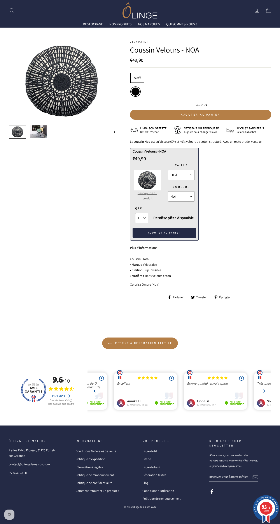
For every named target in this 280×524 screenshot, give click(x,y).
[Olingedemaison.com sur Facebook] (212, 491)
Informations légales (89, 467)
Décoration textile (154, 475)
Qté (139, 208)
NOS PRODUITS (120, 24)
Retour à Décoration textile (143, 343)
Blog (145, 483)
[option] (62, 81)
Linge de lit (149, 451)
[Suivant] (112, 132)
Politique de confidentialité (94, 483)
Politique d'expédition (90, 459)
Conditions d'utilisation (158, 491)
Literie (146, 459)
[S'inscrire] (255, 477)
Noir (135, 91)
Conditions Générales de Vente (96, 451)
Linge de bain (151, 467)
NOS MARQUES (149, 24)
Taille (181, 165)
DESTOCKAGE (93, 24)
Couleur (181, 187)
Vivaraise (139, 42)
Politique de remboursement (95, 475)
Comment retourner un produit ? (97, 491)
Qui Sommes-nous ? (181, 24)
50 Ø (137, 77)
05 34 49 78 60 (18, 473)
